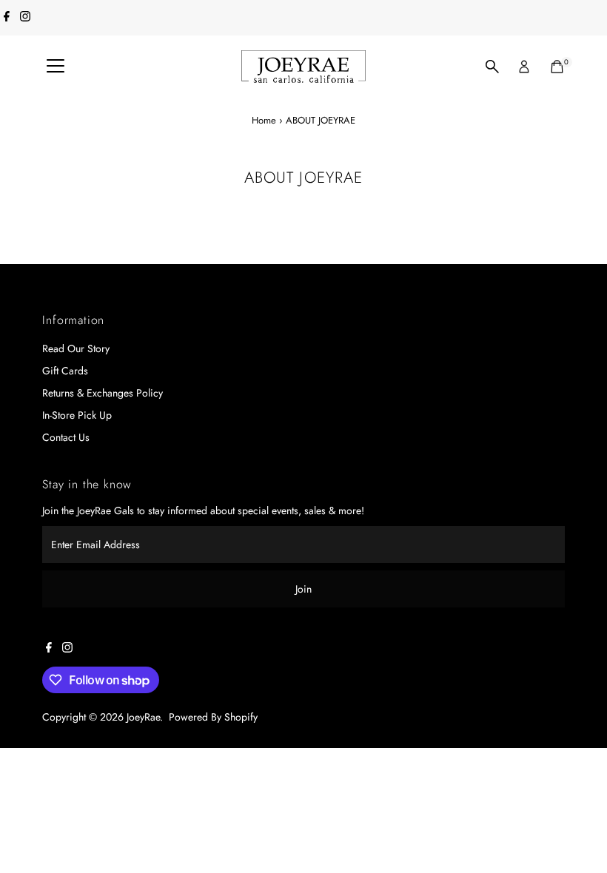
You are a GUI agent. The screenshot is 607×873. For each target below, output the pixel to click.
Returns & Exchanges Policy (102, 392)
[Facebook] (6, 18)
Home (264, 120)
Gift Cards (65, 370)
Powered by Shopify (213, 716)
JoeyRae (143, 716)
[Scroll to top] (577, 832)
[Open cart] (557, 66)
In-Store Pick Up (77, 415)
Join (303, 589)
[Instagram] (25, 18)
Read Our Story (76, 348)
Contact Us (66, 437)
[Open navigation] (55, 66)
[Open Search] (492, 66)
